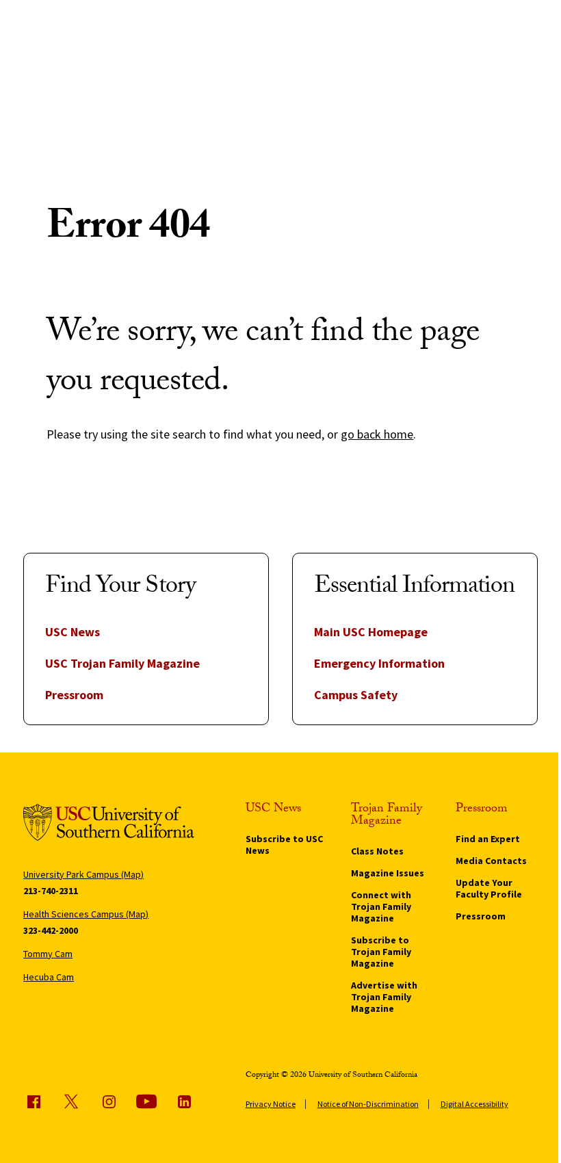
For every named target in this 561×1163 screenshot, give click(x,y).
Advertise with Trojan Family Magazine (384, 997)
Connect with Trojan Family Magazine (381, 906)
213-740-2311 (50, 891)
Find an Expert (488, 839)
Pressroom (74, 695)
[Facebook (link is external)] (33, 1101)
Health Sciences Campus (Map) (85, 914)
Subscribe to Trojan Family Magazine (381, 951)
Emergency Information (379, 663)
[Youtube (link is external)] (146, 1101)
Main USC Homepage (371, 632)
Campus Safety (355, 695)
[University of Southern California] (108, 825)
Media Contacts (491, 860)
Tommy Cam (48, 954)
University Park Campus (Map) (83, 874)
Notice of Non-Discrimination (368, 1104)
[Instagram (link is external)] (109, 1101)
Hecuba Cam (48, 977)
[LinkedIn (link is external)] (184, 1101)
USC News (72, 632)
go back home (377, 434)
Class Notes (377, 851)
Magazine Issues (387, 873)
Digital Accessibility (474, 1104)
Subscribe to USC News (284, 845)
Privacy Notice (271, 1104)
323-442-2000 (50, 930)
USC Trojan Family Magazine (122, 663)
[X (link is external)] (71, 1101)
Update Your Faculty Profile (489, 888)
